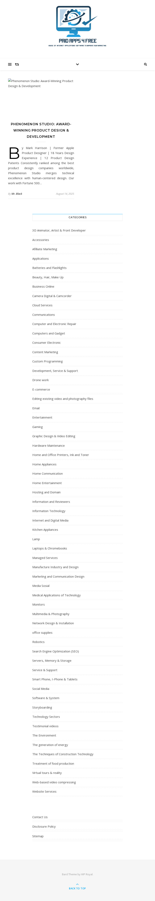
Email (36, 408)
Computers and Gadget (48, 333)
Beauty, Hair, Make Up (48, 277)
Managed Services (45, 558)
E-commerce (41, 389)
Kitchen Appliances (45, 530)
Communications (43, 315)
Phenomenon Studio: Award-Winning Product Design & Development (41, 130)
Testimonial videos (45, 726)
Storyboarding (42, 707)
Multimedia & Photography (50, 614)
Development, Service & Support (55, 371)
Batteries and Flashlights (49, 268)
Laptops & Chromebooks (49, 548)
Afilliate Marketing (44, 249)
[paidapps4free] (77, 28)
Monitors (38, 604)
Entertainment (42, 417)
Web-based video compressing (54, 782)
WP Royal (87, 874)
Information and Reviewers (51, 502)
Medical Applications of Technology (56, 595)
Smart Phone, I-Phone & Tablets (55, 679)
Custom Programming (47, 361)
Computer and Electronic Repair (54, 324)
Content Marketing (45, 352)
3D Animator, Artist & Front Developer (59, 230)
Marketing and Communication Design (58, 576)
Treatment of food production (53, 763)
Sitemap (38, 836)
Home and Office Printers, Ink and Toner (60, 455)
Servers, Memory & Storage (51, 660)
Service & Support (44, 670)
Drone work (40, 380)
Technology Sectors (46, 717)
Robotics (38, 642)
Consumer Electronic (46, 342)
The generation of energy (50, 745)
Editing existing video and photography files (62, 399)
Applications (40, 258)
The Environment (44, 735)
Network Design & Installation (53, 623)
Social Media (40, 689)
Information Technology (48, 511)
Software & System (45, 698)
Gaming (37, 427)
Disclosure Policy (44, 826)
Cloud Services (42, 305)
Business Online (43, 286)
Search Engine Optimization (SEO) (55, 651)
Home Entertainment (47, 483)
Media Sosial (40, 586)
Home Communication (47, 473)
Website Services (44, 791)
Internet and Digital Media (50, 520)
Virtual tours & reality (47, 773)
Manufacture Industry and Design (55, 567)
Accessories (40, 240)
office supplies (42, 632)
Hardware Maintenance (48, 445)
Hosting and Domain (46, 492)
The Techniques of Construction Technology (62, 754)
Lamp (36, 539)
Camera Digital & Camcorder (52, 296)
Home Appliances (44, 464)
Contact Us (40, 817)
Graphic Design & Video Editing (53, 436)
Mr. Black (17, 193)
